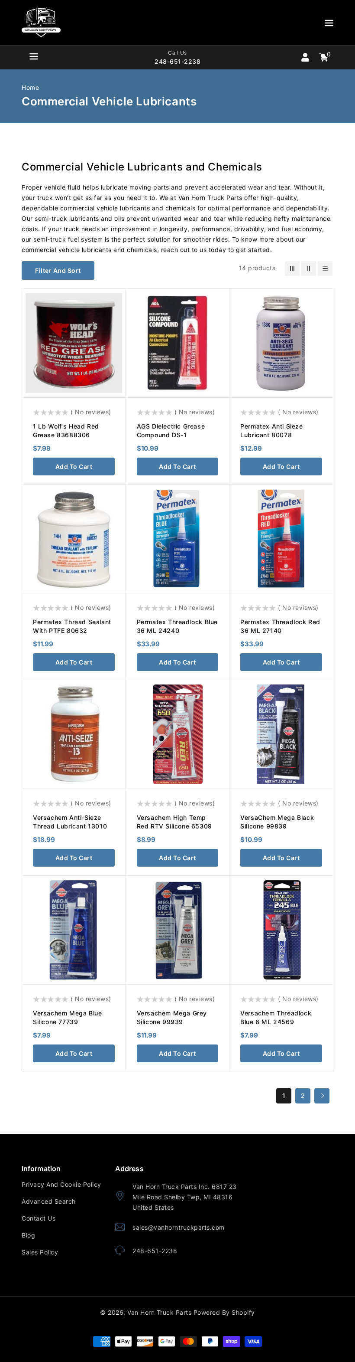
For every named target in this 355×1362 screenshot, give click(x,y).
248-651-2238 (154, 1250)
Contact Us (38, 1218)
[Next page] (321, 1095)
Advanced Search (49, 1201)
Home (30, 87)
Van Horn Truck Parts (159, 1312)
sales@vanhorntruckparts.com (178, 1227)
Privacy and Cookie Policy (61, 1184)
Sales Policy (40, 1252)
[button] (329, 24)
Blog (28, 1235)
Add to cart (74, 466)
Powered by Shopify (224, 1312)
